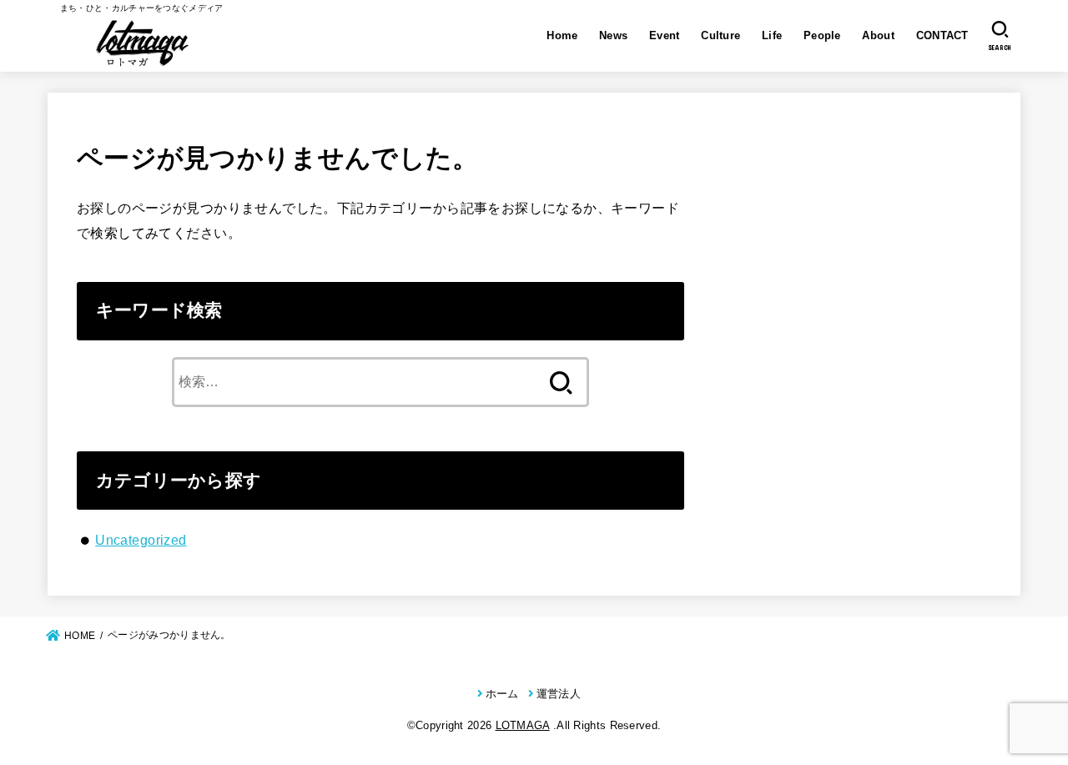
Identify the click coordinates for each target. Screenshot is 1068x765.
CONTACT (942, 35)
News (613, 35)
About (878, 35)
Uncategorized (140, 539)
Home (562, 35)
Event (664, 35)
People (822, 35)
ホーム (502, 693)
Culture (720, 35)
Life (772, 35)
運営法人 (559, 693)
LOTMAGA (523, 725)
